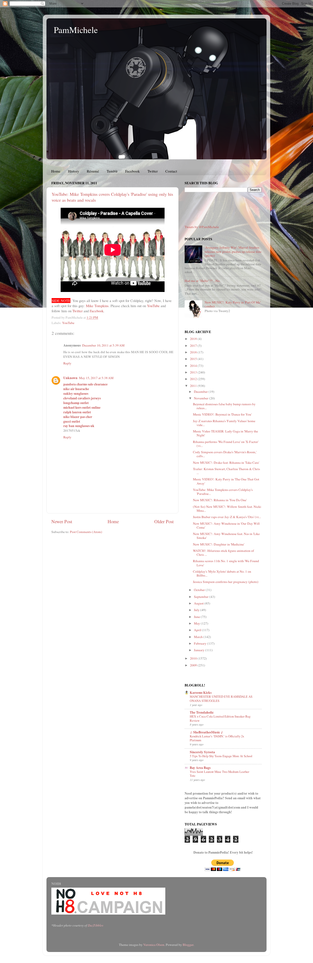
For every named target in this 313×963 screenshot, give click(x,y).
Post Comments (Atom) (86, 532)
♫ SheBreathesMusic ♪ (206, 732)
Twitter (152, 171)
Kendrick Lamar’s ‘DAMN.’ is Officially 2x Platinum (217, 738)
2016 (194, 352)
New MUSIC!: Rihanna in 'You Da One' (220, 500)
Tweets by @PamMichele (202, 227)
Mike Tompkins (97, 305)
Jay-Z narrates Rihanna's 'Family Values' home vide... (224, 423)
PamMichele (76, 29)
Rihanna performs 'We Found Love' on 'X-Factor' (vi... (225, 444)
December (201, 391)
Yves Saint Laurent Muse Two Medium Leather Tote (219, 773)
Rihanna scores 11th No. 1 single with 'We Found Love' (226, 563)
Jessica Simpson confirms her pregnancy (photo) (225, 582)
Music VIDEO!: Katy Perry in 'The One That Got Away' (226, 481)
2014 (194, 365)
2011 (194, 385)
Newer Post (61, 521)
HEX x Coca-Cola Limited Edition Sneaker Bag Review (220, 718)
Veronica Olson (153, 944)
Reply (67, 363)
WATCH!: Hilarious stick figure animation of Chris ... (223, 552)
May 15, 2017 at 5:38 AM (96, 378)
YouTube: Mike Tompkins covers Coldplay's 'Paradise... (223, 491)
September (201, 596)
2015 (194, 359)
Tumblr (112, 171)
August (199, 603)
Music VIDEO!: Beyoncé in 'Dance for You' (222, 414)
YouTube (153, 305)
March (198, 637)
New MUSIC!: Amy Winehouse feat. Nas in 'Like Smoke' (226, 536)
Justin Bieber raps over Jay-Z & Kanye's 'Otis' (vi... (227, 517)
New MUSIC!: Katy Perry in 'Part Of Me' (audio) (233, 304)
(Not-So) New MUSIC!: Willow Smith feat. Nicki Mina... (227, 508)
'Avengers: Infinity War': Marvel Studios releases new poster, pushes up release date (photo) (233, 251)
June (197, 617)
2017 (194, 345)
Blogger (188, 944)
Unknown (70, 377)
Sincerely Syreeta (202, 752)
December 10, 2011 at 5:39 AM (103, 345)
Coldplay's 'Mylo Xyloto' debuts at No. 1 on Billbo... (222, 573)
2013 (194, 372)
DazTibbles (95, 925)
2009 (194, 665)
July (197, 610)
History (73, 171)
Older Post (164, 521)
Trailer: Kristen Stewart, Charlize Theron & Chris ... (226, 471)
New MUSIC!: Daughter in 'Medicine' (218, 544)
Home (55, 171)
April (198, 630)
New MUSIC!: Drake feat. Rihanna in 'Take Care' (226, 462)
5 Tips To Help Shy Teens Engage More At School (221, 756)
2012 (194, 379)
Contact (171, 171)
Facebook (132, 171)
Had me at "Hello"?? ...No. (202, 280)
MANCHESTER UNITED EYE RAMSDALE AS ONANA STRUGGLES (221, 698)
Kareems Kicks (201, 692)
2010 (194, 658)
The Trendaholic (202, 712)
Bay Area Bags (200, 767)
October (200, 590)
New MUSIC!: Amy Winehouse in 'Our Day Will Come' (226, 525)
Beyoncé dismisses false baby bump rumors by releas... (224, 406)
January (199, 650)
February (200, 643)
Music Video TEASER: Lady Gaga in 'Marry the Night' (225, 433)
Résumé (93, 171)
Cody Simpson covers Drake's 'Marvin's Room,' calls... (225, 454)
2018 (194, 338)
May (197, 623)
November (201, 398)
